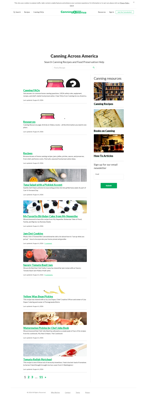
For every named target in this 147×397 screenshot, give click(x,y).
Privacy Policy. (124, 3)
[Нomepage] (73, 12)
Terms (78, 392)
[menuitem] (17, 12)
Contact (67, 392)
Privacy (87, 392)
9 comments (48, 275)
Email (97, 174)
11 (41, 377)
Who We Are (55, 392)
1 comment (48, 243)
